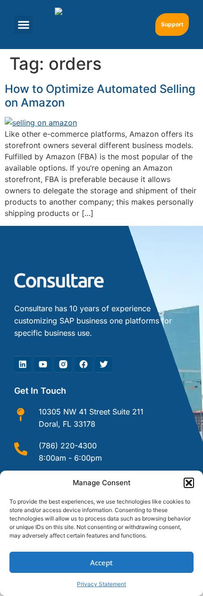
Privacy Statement (101, 584)
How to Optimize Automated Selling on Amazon (100, 95)
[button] (189, 483)
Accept (101, 562)
